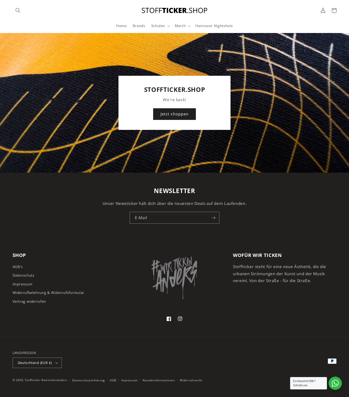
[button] (18, 10)
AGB (113, 380)
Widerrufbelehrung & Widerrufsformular (48, 292)
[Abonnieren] (213, 217)
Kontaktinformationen (159, 380)
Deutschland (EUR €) (35, 362)
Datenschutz (23, 275)
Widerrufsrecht (191, 380)
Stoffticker (32, 380)
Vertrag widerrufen (29, 301)
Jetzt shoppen (174, 114)
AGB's (18, 266)
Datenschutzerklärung (88, 380)
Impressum (23, 284)
